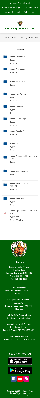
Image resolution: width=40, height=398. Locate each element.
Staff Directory (31, 7)
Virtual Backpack (12, 12)
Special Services (23, 131)
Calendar (20, 106)
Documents (33, 38)
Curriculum (20, 57)
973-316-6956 (21, 279)
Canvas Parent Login (11, 7)
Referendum (29, 12)
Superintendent (22, 171)
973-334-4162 (22, 276)
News (18, 143)
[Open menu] (5, 24)
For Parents (21, 94)
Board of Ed (21, 81)
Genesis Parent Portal (20, 3)
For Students (21, 69)
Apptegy (25, 395)
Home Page (21, 119)
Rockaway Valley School (12, 38)
